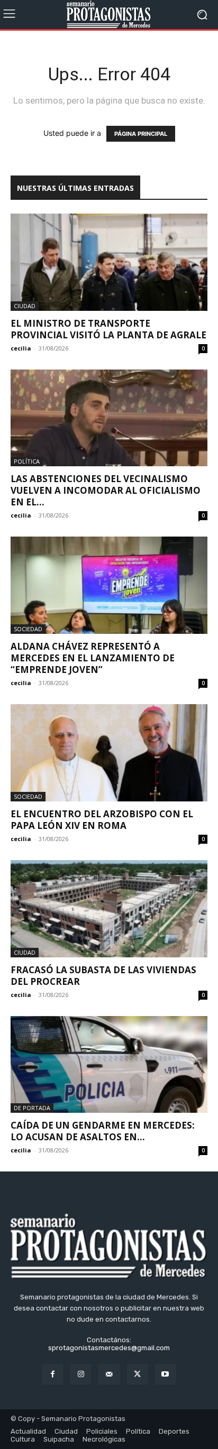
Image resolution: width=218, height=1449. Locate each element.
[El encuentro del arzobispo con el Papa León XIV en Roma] (109, 752)
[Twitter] (137, 1374)
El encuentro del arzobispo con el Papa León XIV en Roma (102, 820)
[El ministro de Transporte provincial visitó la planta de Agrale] (109, 262)
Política (27, 461)
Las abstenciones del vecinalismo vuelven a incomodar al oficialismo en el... (106, 490)
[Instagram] (80, 1374)
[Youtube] (165, 1374)
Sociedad (28, 629)
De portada (32, 1108)
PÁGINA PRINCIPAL (140, 133)
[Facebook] (52, 1374)
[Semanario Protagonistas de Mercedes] (109, 15)
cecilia (21, 348)
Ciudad (24, 306)
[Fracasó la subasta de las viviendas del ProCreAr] (109, 908)
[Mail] (108, 1374)
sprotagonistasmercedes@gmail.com (109, 1348)
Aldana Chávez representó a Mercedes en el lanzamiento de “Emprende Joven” (93, 658)
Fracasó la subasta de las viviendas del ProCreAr (103, 975)
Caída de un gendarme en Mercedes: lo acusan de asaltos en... (103, 1131)
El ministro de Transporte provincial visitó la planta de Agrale (108, 329)
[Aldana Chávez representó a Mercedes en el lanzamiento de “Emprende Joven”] (109, 585)
